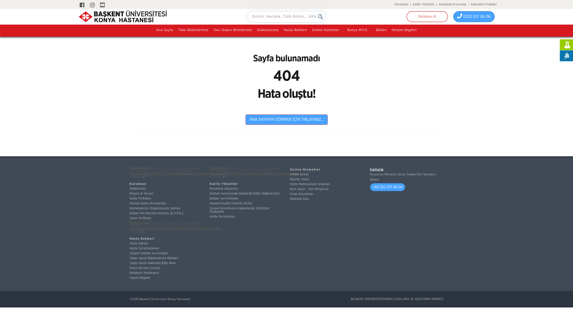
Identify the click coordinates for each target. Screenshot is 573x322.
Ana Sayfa (164, 30)
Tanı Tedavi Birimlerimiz (232, 30)
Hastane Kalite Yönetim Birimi (231, 203)
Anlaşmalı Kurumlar (452, 4)
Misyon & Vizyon (142, 193)
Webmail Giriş (299, 199)
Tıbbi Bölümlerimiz (193, 30)
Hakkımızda (138, 188)
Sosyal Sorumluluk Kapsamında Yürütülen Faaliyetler (239, 210)
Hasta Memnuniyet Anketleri (310, 184)
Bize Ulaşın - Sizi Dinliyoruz (309, 189)
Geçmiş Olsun (299, 179)
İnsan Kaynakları (301, 194)
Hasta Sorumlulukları (144, 248)
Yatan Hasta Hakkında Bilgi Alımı (153, 263)
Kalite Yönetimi (423, 4)
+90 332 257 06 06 (387, 187)
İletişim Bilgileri (404, 30)
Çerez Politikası (140, 218)
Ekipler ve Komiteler (224, 198)
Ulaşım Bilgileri (140, 278)
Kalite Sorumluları (222, 216)
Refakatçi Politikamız (144, 273)
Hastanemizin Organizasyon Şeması (155, 208)
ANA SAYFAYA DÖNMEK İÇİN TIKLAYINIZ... (286, 120)
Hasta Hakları (139, 243)
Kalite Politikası (140, 198)
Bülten (381, 30)
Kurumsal (401, 4)
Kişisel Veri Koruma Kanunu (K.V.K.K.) (156, 213)
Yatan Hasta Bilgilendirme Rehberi (154, 258)
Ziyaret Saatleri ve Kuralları (149, 253)
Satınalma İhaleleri (484, 4)
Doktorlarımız (268, 30)
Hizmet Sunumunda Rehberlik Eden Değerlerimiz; (245, 193)
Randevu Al (427, 16)
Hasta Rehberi (295, 30)
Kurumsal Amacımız (224, 188)
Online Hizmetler (305, 169)
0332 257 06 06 (476, 17)
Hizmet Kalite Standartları (148, 203)
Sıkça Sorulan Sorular (145, 268)
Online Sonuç (299, 174)
